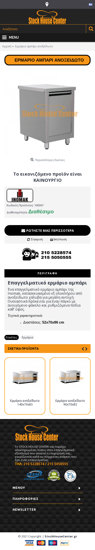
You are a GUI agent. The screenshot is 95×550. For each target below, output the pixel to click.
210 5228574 (33, 464)
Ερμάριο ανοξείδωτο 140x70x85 (25, 402)
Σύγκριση (37, 239)
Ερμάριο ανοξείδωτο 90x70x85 (70, 402)
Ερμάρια (27, 337)
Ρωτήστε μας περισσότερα (49, 230)
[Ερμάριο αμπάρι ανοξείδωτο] (47, 113)
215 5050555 (57, 464)
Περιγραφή (47, 273)
